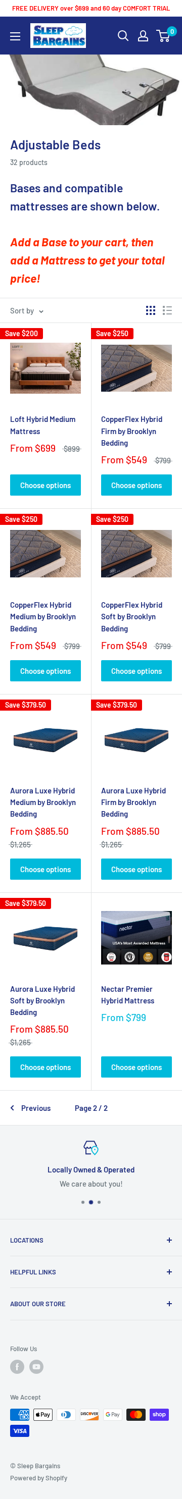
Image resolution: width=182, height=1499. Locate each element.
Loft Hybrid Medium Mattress (42, 424)
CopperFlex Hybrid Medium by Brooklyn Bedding (43, 616)
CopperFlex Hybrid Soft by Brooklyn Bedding (131, 616)
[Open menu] (15, 36)
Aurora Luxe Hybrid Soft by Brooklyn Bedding (42, 1000)
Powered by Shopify (38, 1478)
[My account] (143, 35)
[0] (163, 36)
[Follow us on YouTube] (36, 1367)
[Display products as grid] (150, 310)
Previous (36, 1107)
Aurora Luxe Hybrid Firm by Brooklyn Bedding (133, 802)
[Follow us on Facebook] (17, 1367)
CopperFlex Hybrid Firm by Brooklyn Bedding (131, 430)
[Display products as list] (167, 310)
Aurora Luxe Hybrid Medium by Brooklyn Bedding (43, 802)
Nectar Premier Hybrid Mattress (127, 994)
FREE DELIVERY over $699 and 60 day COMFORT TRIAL (91, 8)
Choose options (45, 485)
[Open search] (123, 35)
